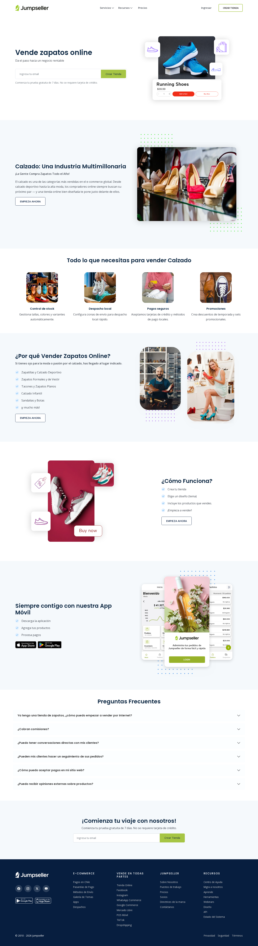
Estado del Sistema (214, 916)
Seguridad (223, 935)
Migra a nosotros (213, 887)
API (205, 912)
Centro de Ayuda (213, 882)
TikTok (120, 920)
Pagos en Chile (81, 882)
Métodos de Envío (83, 892)
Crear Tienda (231, 7)
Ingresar (206, 7)
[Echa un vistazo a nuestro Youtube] (46, 888)
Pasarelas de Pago (83, 887)
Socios (163, 897)
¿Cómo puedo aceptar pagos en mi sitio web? (51, 770)
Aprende (208, 892)
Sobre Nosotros (169, 882)
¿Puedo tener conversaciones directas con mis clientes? (58, 743)
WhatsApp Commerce (129, 900)
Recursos (124, 7)
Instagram (122, 895)
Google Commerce (127, 905)
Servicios (105, 7)
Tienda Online (124, 885)
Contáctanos (167, 907)
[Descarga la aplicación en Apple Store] (43, 901)
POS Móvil (122, 915)
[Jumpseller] (32, 875)
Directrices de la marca (172, 902)
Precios (142, 7)
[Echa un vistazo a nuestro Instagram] (27, 888)
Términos (237, 935)
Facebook (122, 890)
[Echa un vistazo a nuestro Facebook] (18, 888)
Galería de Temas (83, 897)
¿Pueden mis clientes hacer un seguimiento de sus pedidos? (61, 756)
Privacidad (209, 935)
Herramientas (211, 897)
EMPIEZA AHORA (30, 201)
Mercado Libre (125, 910)
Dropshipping (124, 925)
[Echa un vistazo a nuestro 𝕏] (37, 888)
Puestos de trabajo (170, 887)
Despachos (79, 907)
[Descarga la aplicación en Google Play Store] (24, 901)
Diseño (207, 907)
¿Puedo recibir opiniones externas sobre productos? (55, 784)
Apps (76, 902)
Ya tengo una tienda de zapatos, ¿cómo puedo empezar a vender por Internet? (75, 715)
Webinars (209, 902)
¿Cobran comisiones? (33, 729)
